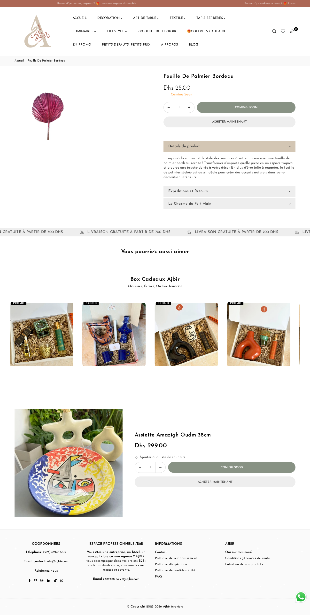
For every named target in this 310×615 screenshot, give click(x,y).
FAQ (158, 576)
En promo (82, 44)
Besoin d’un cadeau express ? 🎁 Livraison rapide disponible (61, 3)
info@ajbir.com (57, 561)
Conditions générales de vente (247, 558)
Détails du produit (184, 146)
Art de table (144, 18)
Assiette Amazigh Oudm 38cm (173, 435)
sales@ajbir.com (128, 579)
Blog (193, 44)
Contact (161, 552)
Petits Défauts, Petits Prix (126, 44)
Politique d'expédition (171, 564)
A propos (169, 44)
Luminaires (83, 31)
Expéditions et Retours (188, 191)
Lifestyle (115, 31)
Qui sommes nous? (238, 552)
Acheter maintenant (229, 121)
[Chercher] (274, 31)
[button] (292, 31)
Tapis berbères (209, 18)
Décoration (108, 18)
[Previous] (7, 339)
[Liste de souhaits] (283, 31)
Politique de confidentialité (175, 570)
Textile (176, 18)
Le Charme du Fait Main (189, 204)
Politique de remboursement (176, 558)
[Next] (303, 339)
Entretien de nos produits (244, 564)
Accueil (80, 18)
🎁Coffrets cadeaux (206, 31)
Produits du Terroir (157, 31)
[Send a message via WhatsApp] (301, 597)
